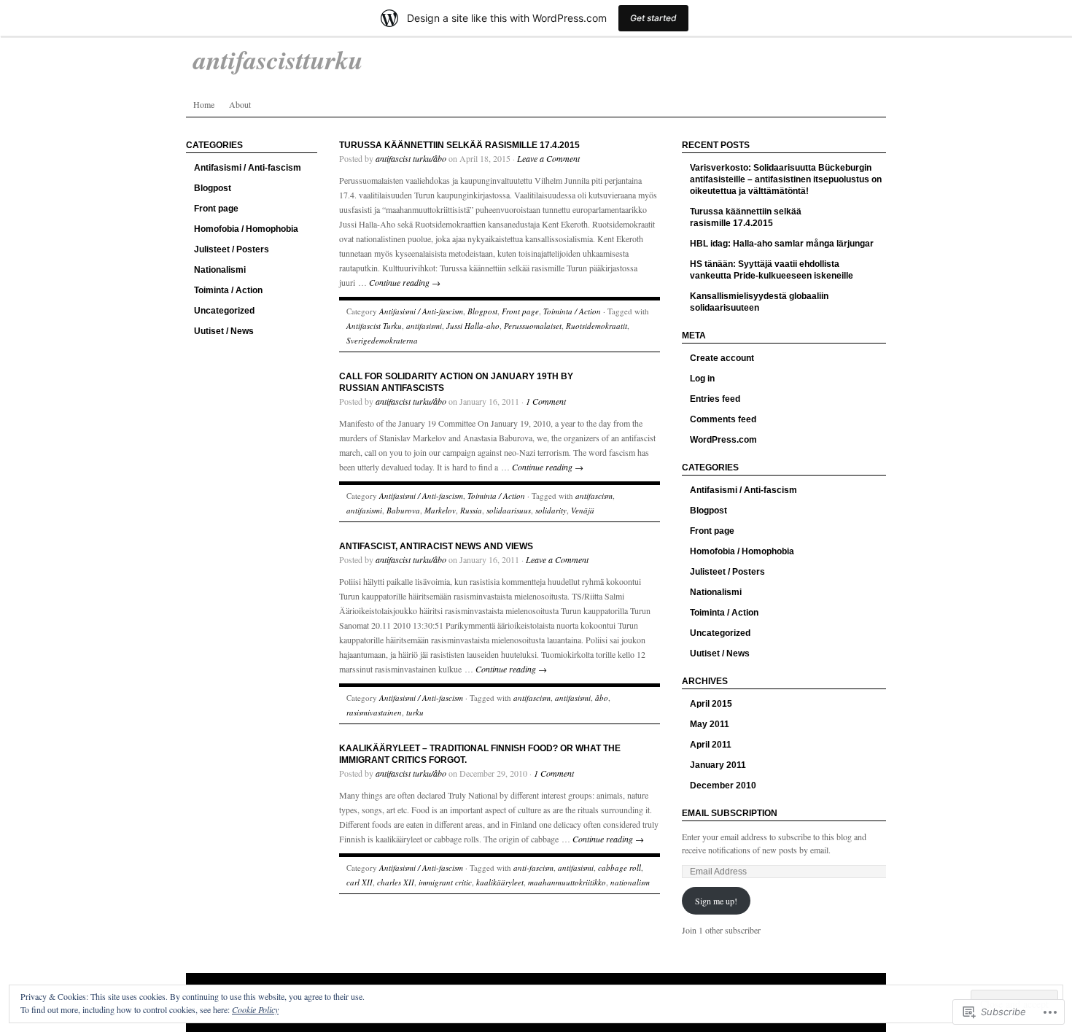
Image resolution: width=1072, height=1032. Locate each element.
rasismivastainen (374, 712)
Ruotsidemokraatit (596, 325)
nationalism (630, 882)
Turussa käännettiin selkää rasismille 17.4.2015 (459, 145)
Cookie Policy (255, 1009)
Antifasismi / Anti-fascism (247, 168)
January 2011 (718, 765)
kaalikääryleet (500, 882)
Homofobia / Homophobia (246, 229)
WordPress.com (723, 440)
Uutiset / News (224, 331)
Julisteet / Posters (231, 249)
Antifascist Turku (374, 325)
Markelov (440, 510)
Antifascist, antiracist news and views (436, 546)
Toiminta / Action (228, 290)
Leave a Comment (548, 158)
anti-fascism (533, 867)
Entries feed (715, 399)
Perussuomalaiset (533, 325)
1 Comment (546, 401)
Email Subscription (729, 813)
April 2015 (711, 704)
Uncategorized (224, 311)
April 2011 (710, 745)
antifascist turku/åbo (411, 158)
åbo (601, 697)
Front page (216, 208)
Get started (653, 17)
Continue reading (404, 282)
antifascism (594, 495)
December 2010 (723, 785)
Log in (702, 378)
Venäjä (582, 510)
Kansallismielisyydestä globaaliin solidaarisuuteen (759, 302)
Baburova (403, 510)
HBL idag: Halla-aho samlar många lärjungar (782, 243)
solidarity (551, 510)
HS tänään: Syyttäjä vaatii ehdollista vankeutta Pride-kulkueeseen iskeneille (771, 270)
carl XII (359, 882)
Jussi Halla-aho (473, 325)
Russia (471, 510)
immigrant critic (445, 882)
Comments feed (723, 419)
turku (415, 712)
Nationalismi (220, 270)
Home (203, 104)
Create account (722, 358)
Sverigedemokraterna (382, 340)
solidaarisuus (508, 510)
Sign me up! (716, 901)
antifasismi (424, 325)
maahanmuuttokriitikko (567, 882)
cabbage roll (619, 867)
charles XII (395, 882)
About (240, 104)
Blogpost (212, 188)
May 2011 (709, 724)
